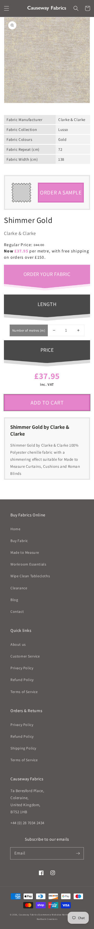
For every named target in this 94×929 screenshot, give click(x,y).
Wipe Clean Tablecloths (30, 576)
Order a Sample (60, 192)
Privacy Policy (21, 668)
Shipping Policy (23, 748)
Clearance (18, 588)
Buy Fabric (19, 540)
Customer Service (25, 656)
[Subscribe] (78, 853)
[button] (6, 8)
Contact (17, 611)
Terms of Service (24, 691)
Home (15, 529)
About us (18, 644)
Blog (14, 599)
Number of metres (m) (28, 330)
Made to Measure (24, 552)
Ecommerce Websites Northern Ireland (59, 914)
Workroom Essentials (28, 564)
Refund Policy (22, 679)
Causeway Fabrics (28, 914)
